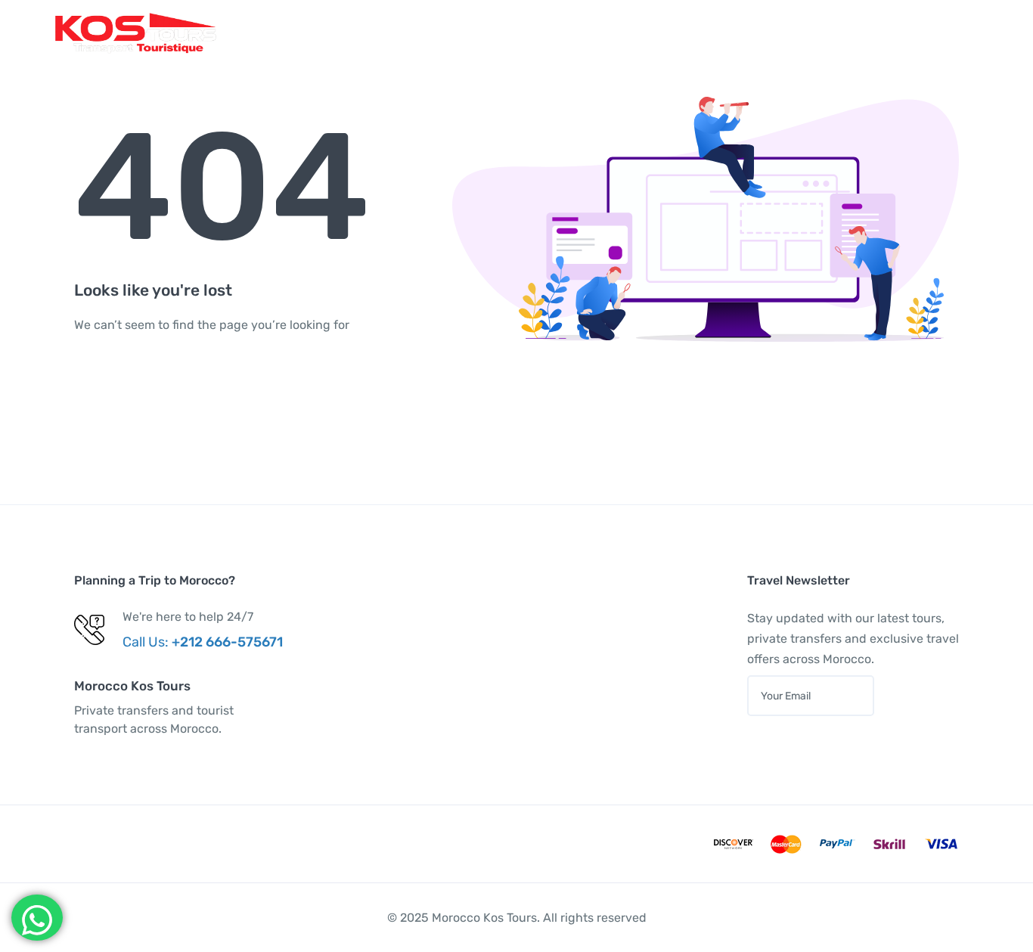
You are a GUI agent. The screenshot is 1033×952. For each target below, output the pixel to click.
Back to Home (146, 384)
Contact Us (728, 33)
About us (645, 33)
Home (429, 33)
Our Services (507, 33)
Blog (581, 33)
